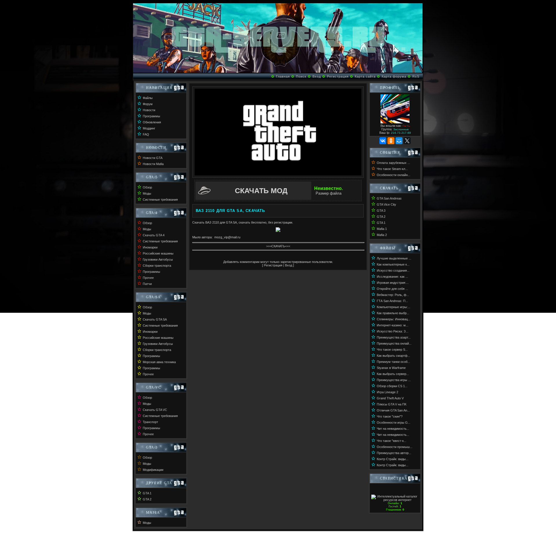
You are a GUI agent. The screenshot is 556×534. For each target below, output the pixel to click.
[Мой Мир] (399, 140)
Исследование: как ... (392, 276)
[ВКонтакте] (382, 140)
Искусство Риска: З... (392, 331)
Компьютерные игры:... (393, 307)
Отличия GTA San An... (393, 410)
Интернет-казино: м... (392, 325)
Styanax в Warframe (391, 368)
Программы (151, 116)
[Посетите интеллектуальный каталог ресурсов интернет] (395, 500)
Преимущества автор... (394, 453)
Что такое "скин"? (390, 416)
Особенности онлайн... (393, 175)
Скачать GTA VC (155, 410)
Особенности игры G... (393, 422)
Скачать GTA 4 (153, 235)
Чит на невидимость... (393, 428)
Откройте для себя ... (392, 288)
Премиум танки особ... (393, 361)
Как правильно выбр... (393, 313)
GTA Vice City (386, 204)
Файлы (148, 98)
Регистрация (338, 76)
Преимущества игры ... (394, 380)
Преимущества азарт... (394, 337)
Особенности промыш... (394, 447)
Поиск (301, 76)
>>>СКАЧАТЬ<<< (278, 246)
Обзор (147, 187)
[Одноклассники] (390, 140)
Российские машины (158, 253)
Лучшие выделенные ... (394, 258)
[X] (407, 140)
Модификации (153, 469)
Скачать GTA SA (155, 319)
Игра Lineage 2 (387, 392)
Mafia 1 (382, 229)
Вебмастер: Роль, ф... (393, 295)
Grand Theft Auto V (390, 398)
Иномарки (150, 247)
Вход (316, 76)
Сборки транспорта (157, 265)
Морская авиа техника (159, 362)
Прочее (148, 277)
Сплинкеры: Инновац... (393, 319)
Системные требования (160, 199)
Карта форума (394, 76)
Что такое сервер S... (392, 349)
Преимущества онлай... (394, 343)
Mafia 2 (382, 235)
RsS (415, 76)
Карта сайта (365, 76)
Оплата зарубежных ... (393, 162)
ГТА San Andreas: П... (392, 301)
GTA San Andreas (389, 198)
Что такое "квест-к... (391, 440)
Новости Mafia (153, 164)
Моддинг (149, 128)
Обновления (152, 122)
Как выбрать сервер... (393, 374)
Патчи (147, 284)
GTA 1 (147, 493)
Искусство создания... (393, 270)
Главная (283, 76)
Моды (147, 193)
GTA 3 (381, 210)
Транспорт (150, 422)
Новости (149, 110)
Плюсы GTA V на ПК (391, 404)
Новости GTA (152, 158)
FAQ (146, 134)
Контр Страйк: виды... (392, 459)
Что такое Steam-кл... (392, 169)
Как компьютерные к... (393, 264)
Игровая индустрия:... (393, 282)
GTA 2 (147, 499)
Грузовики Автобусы (158, 259)
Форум (148, 104)
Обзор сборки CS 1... (392, 386)
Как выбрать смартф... (393, 355)
